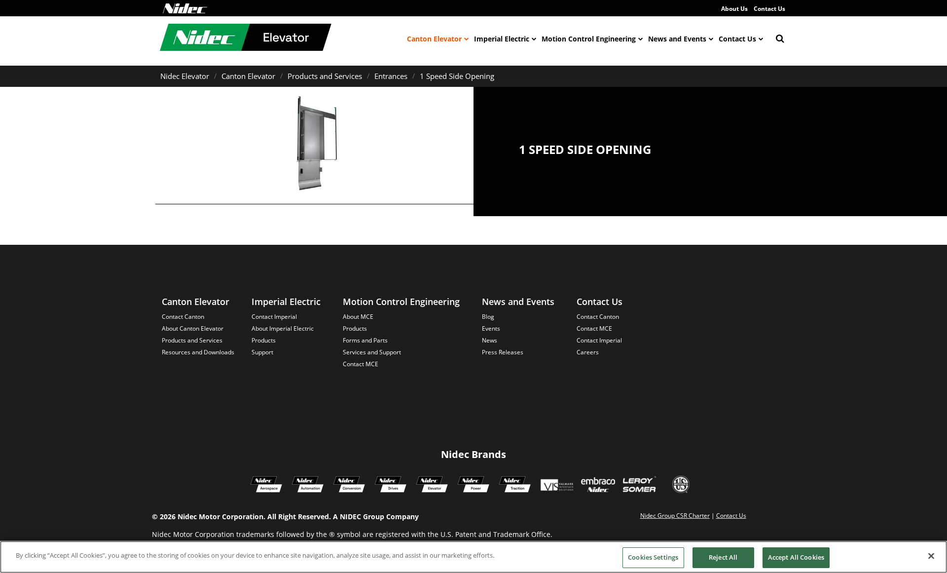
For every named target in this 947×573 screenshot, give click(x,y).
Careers (588, 352)
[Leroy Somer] (639, 486)
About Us (734, 8)
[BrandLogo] (245, 38)
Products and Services (325, 76)
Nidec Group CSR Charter (675, 515)
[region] (473, 557)
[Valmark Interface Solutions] (557, 486)
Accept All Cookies (796, 557)
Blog (488, 316)
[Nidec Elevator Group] (432, 486)
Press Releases (502, 352)
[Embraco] (598, 486)
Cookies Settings (653, 557)
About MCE (358, 316)
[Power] (473, 486)
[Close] (931, 556)
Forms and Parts (365, 340)
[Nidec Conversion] (349, 486)
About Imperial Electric (283, 328)
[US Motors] (681, 486)
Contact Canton (183, 316)
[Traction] (515, 486)
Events (491, 328)
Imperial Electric (501, 38)
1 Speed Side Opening (457, 76)
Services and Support (372, 352)
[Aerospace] (266, 486)
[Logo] (185, 8)
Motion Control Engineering (589, 38)
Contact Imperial (274, 316)
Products (264, 340)
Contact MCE (360, 364)
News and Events (677, 38)
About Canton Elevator (192, 328)
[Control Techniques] (390, 486)
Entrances (390, 76)
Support (262, 352)
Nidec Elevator (184, 76)
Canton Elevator (434, 38)
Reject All (723, 557)
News (489, 340)
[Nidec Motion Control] (307, 486)
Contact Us (769, 8)
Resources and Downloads (198, 352)
